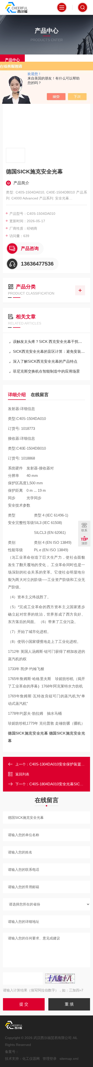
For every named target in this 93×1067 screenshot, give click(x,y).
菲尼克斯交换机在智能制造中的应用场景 (46, 371)
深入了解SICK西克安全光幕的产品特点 (45, 361)
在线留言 (40, 394)
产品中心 (12, 60)
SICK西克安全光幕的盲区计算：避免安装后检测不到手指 (49, 351)
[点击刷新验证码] (60, 979)
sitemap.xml (69, 1059)
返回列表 (22, 774)
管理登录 (50, 1059)
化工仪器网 (31, 1059)
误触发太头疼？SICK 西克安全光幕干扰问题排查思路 (49, 341)
